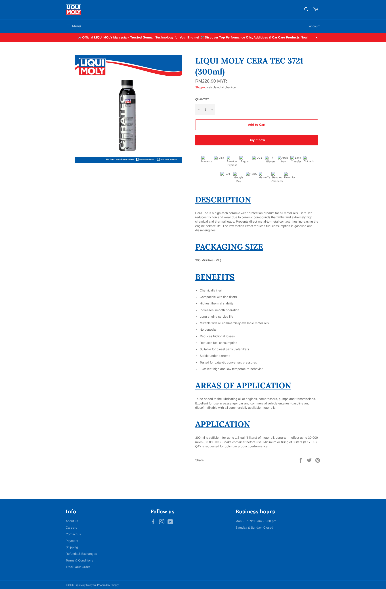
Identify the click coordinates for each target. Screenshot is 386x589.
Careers (71, 527)
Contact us (73, 534)
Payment (72, 540)
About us (72, 521)
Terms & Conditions (79, 560)
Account (314, 26)
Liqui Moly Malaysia (85, 585)
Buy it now (257, 140)
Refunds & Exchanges (81, 553)
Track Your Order (78, 567)
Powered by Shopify (108, 585)
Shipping (200, 87)
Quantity (202, 99)
